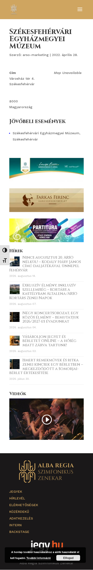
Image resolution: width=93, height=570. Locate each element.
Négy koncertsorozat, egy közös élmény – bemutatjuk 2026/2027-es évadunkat (50, 317)
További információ (38, 558)
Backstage (19, 532)
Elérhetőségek (23, 505)
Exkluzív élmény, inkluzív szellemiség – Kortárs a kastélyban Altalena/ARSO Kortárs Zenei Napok (43, 292)
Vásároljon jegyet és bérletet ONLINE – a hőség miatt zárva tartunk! (49, 341)
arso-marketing (36, 55)
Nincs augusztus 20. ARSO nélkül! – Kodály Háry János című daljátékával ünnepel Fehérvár (45, 264)
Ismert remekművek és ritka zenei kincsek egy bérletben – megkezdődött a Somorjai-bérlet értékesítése (46, 366)
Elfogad (68, 558)
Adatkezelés (21, 518)
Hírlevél (17, 498)
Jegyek (15, 491)
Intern (15, 525)
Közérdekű (19, 512)
